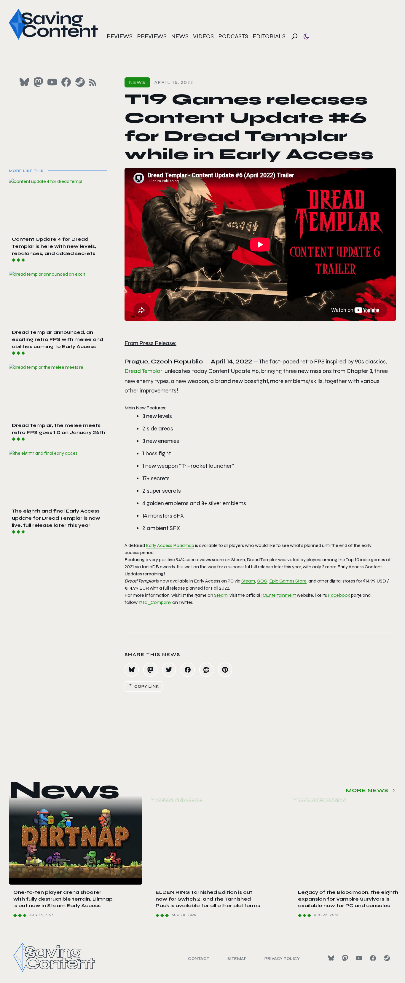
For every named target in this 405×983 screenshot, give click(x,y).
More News (367, 790)
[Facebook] (373, 958)
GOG (262, 581)
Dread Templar (143, 371)
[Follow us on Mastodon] (38, 82)
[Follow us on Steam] (80, 82)
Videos (203, 36)
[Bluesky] (331, 958)
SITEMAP (237, 958)
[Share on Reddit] (206, 670)
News (180, 36)
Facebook (339, 595)
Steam (248, 581)
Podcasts (233, 36)
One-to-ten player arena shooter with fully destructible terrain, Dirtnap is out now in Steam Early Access (63, 898)
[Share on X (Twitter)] (169, 670)
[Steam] (387, 958)
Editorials (269, 36)
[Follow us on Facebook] (66, 82)
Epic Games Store (288, 581)
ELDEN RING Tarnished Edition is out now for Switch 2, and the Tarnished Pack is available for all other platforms (208, 898)
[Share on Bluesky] (132, 670)
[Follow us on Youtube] (52, 82)
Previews (152, 36)
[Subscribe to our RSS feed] (92, 82)
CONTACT (199, 958)
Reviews (120, 36)
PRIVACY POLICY (282, 958)
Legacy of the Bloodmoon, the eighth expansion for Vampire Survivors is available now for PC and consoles (348, 898)
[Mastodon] (345, 958)
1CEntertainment (278, 595)
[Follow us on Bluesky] (24, 82)
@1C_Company (154, 602)
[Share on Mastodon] (150, 670)
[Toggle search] (294, 36)
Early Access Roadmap (170, 545)
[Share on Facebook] (188, 670)
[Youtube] (359, 958)
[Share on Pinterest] (225, 670)
